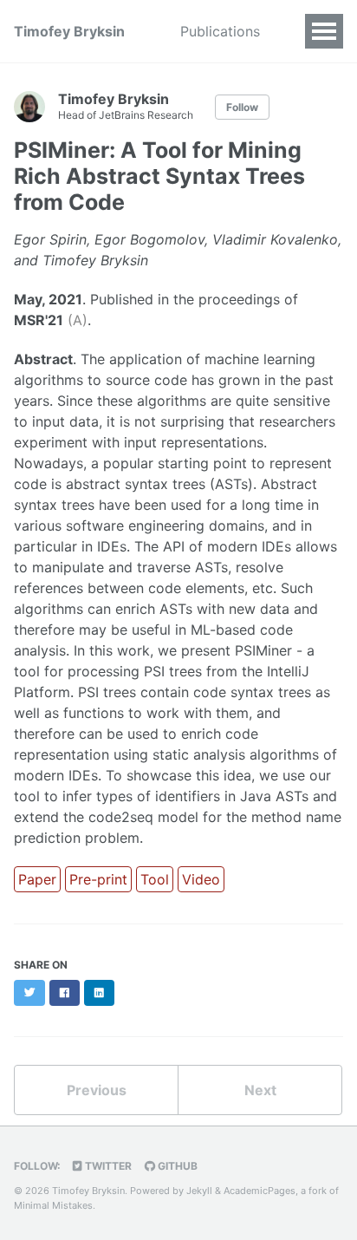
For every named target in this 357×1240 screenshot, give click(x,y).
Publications (220, 31)
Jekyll (199, 1191)
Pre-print (98, 879)
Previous (97, 1090)
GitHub (176, 1165)
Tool (154, 879)
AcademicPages (259, 1191)
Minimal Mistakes (53, 1205)
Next (260, 1090)
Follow (242, 107)
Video (201, 879)
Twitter (107, 1165)
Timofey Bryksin (69, 31)
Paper (37, 879)
